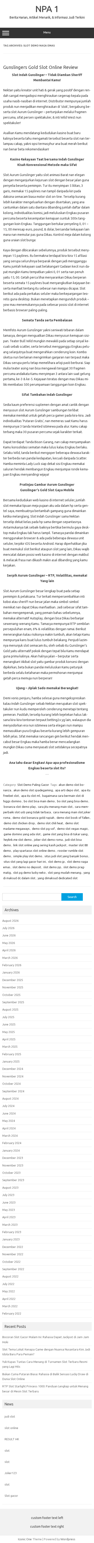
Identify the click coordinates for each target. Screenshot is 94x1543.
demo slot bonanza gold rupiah (33, 817)
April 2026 (9, 950)
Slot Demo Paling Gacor (33, 784)
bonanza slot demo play (20, 806)
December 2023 (12, 1157)
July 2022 (8, 1283)
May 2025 (8, 1031)
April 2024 (9, 1128)
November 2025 (12, 987)
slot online (11, 1427)
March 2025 (10, 1046)
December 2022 (12, 1246)
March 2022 (10, 1306)
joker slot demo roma (48, 839)
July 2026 (8, 928)
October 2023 (11, 1172)
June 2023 (9, 1202)
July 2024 (8, 1105)
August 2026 (10, 920)
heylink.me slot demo (18, 839)
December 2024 (12, 1068)
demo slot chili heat (50, 823)
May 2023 (8, 1209)
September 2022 (13, 1269)
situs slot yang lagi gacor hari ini (25, 861)
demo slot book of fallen (73, 817)
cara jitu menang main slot (55, 806)
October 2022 (11, 1261)
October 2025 (11, 994)
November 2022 (12, 1254)
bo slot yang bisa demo (72, 801)
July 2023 (8, 1194)
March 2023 (10, 1224)
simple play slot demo (27, 856)
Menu (47, 32)
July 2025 (8, 1017)
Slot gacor (11, 1495)
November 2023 (12, 1165)
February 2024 (11, 1142)
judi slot (10, 1416)
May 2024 (8, 1120)
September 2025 (13, 1002)
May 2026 (8, 942)
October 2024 (11, 1083)
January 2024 (11, 1150)
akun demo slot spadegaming (33, 790)
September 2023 (13, 1180)
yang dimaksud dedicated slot (58, 878)
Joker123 (11, 1473)
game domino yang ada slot (22, 834)
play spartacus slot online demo (34, 850)
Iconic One (25, 1539)
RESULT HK (12, 1439)
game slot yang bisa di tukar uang (65, 834)
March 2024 (10, 1135)
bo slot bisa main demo (39, 801)
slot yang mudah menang (64, 872)
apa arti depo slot (67, 790)
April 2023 (9, 1217)
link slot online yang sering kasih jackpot (39, 845)
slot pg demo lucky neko (29, 872)
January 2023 (11, 1239)
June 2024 (9, 1113)
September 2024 (13, 1091)
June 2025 (9, 1024)
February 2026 (11, 965)
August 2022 (10, 1276)
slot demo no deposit (27, 867)
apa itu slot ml (30, 795)
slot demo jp (56, 861)
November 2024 (12, 1076)
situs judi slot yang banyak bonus (66, 856)
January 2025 (11, 1061)
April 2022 (9, 1298)
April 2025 (9, 1039)
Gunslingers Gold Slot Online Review (40, 67)
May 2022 (8, 1291)
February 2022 (11, 1313)
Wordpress (67, 1539)
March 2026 (10, 957)
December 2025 (12, 980)
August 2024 (10, 1098)
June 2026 (9, 935)
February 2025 (11, 1054)
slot (7, 1450)
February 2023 (11, 1232)
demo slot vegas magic (72, 828)
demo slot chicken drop (19, 823)
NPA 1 (47, 9)
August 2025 (10, 1009)
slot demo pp (52, 867)
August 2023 (10, 1187)
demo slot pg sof (43, 828)
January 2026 (11, 972)
